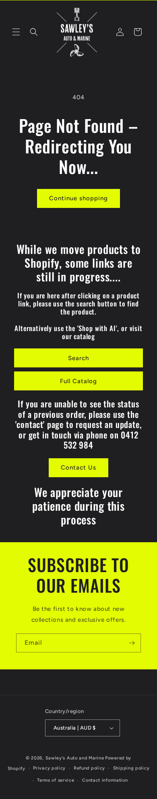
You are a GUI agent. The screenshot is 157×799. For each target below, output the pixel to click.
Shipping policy (131, 768)
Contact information (105, 780)
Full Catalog (78, 381)
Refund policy (89, 768)
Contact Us (78, 467)
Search (78, 358)
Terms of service (55, 780)
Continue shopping (78, 198)
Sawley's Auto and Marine (74, 758)
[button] (16, 32)
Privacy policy (49, 768)
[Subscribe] (131, 642)
